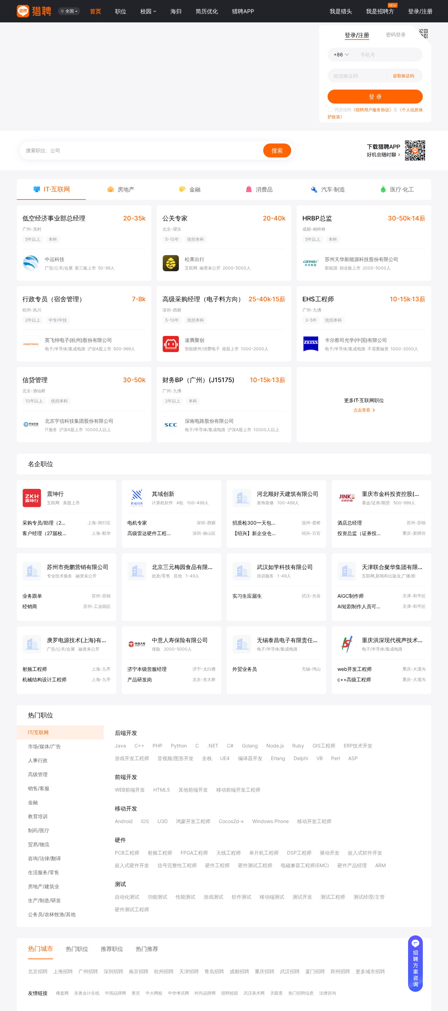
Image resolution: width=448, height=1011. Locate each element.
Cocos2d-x (231, 821)
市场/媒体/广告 (44, 746)
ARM (380, 865)
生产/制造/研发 (44, 900)
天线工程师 (228, 853)
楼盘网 (62, 993)
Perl (335, 758)
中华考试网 (178, 993)
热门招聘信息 (301, 993)
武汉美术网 (254, 993)
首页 (95, 11)
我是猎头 (341, 11)
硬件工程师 (217, 865)
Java (120, 746)
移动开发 (126, 808)
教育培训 (38, 816)
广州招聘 (88, 971)
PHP (157, 746)
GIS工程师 (324, 746)
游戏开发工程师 (132, 758)
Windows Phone (270, 821)
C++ (139, 746)
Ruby (298, 746)
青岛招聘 (214, 971)
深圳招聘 (113, 971)
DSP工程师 (299, 853)
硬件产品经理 (352, 865)
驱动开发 (330, 853)
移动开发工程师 (314, 821)
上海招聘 (63, 971)
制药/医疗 (38, 830)
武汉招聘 (290, 971)
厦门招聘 (315, 971)
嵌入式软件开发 (365, 853)
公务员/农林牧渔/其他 (52, 914)
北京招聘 (38, 971)
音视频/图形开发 (176, 758)
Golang (250, 746)
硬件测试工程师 (255, 865)
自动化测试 (127, 897)
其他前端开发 (193, 790)
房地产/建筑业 (43, 886)
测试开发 (302, 897)
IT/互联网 (38, 732)
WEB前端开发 (130, 790)
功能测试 (157, 897)
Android (124, 821)
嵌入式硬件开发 (132, 865)
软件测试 (241, 897)
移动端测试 (272, 897)
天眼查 (276, 993)
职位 (120, 11)
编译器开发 (250, 758)
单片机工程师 (264, 853)
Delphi (301, 758)
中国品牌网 (115, 993)
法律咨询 (327, 993)
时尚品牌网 (205, 993)
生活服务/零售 (43, 872)
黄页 (136, 993)
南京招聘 (138, 971)
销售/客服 (38, 788)
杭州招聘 (164, 971)
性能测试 (185, 897)
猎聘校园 (229, 993)
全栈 (207, 758)
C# (230, 746)
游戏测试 (213, 897)
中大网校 (154, 993)
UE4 (225, 758)
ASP (353, 758)
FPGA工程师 (194, 853)
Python (179, 746)
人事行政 (38, 760)
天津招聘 (189, 971)
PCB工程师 (127, 853)
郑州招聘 (340, 971)
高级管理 (38, 774)
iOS (145, 821)
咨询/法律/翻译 (44, 858)
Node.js (275, 746)
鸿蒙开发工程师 (193, 821)
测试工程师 (333, 897)
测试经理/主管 (369, 897)
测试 (120, 883)
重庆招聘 (264, 971)
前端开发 (126, 776)
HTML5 (161, 790)
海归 (176, 11)
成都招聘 (239, 971)
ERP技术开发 (358, 746)
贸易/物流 (38, 844)
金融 (33, 802)
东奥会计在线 (86, 993)
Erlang (278, 758)
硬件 (120, 839)
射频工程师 (160, 853)
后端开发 (126, 732)
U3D (163, 821)
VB (319, 758)
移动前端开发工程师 (238, 790)
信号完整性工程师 (177, 865)
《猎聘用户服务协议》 (372, 109)
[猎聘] (34, 11)
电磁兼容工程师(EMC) (305, 865)
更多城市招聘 (370, 971)
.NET (212, 746)
